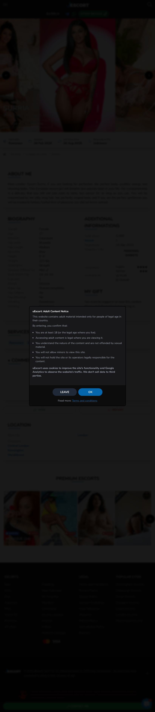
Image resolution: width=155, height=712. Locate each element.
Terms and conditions (84, 400)
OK (90, 392)
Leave (64, 392)
